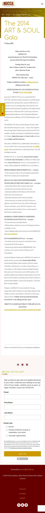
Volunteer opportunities (17, 435)
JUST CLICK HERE (25, 92)
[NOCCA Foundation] (9, 4)
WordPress (30, 469)
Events (8, 15)
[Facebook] (18, 365)
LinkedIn (22, 498)
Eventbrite (38, 344)
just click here (12, 234)
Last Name (8, 413)
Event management (9, 344)
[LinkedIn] (27, 365)
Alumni (11, 426)
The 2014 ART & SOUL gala (23, 344)
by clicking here (30, 82)
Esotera (22, 469)
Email (6, 392)
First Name (8, 402)
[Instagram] (22, 365)
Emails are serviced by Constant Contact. (21, 448)
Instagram (22, 493)
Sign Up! (22, 454)
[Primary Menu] (42, 4)
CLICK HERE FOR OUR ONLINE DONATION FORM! (22, 310)
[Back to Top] (22, 489)
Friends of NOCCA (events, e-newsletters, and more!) (20, 431)
